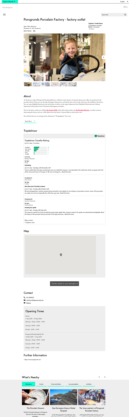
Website (28, 303)
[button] (61, 254)
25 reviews (91, 29)
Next (105, 377)
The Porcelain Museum (35, 408)
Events (41, 384)
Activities (88, 384)
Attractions (28, 384)
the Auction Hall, (52, 110)
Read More (28, 121)
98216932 (31, 297)
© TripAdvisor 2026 (29, 222)
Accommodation (73, 384)
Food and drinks (56, 384)
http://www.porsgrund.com (33, 360)
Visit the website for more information (64, 284)
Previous (99, 377)
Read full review (66, 172)
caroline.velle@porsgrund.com (34, 300)
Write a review (29, 220)
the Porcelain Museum (82, 110)
